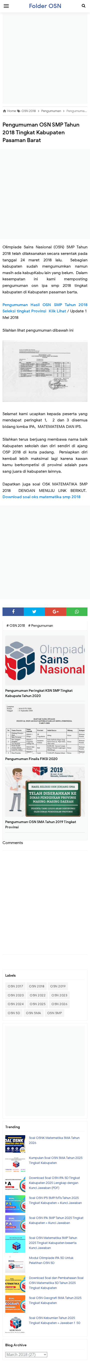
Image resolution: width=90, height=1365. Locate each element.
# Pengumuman (40, 625)
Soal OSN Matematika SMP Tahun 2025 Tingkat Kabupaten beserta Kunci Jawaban (53, 1243)
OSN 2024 (16, 1004)
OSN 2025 (38, 1004)
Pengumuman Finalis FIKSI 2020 (31, 759)
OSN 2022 (38, 995)
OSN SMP (54, 1013)
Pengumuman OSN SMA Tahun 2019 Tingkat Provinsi (40, 824)
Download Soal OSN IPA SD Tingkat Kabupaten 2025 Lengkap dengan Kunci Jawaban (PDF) (54, 1183)
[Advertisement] (45, 59)
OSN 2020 (16, 995)
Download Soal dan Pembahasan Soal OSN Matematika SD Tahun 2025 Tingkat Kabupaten (56, 1283)
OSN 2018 (36, 986)
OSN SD (14, 1013)
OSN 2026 (59, 1004)
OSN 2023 (59, 995)
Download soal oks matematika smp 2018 (42, 496)
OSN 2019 (58, 986)
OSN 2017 (15, 986)
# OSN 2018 (16, 625)
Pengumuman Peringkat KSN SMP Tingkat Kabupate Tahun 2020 (38, 693)
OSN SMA (33, 1013)
